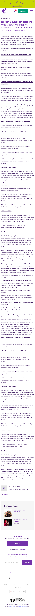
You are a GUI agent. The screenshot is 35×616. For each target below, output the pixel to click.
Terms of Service (22, 606)
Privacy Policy (12, 606)
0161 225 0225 (21, 549)
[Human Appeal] (7, 11)
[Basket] (14, 11)
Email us (17, 543)
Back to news (5, 498)
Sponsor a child (17, 6)
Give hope (23, 11)
